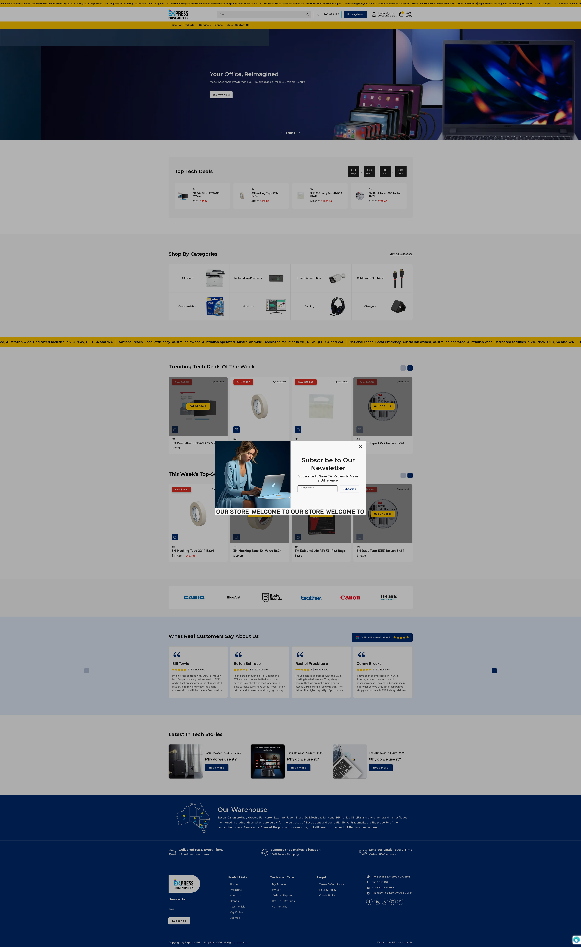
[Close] (360, 446)
